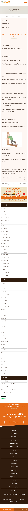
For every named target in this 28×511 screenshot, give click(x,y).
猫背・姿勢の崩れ (5, 217)
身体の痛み (4, 367)
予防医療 (3, 315)
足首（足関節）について (8, 184)
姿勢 (2, 332)
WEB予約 (21, 509)
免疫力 (3, 326)
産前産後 (3, 350)
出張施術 (3, 243)
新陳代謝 (3, 344)
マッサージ (4, 303)
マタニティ (4, 300)
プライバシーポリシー (6, 272)
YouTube (3, 286)
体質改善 (3, 320)
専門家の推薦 (4, 254)
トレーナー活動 (5, 294)
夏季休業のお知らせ (6, 392)
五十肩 (3, 211)
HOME (2, 16)
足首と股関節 (23, 184)
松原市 (3, 347)
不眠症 (3, 309)
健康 (2, 323)
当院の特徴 (4, 338)
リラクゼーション (5, 306)
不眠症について (5, 246)
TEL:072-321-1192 (7, 509)
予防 (13, 16)
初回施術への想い (5, 263)
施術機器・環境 (5, 240)
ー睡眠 (3, 283)
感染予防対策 (4, 341)
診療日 (3, 361)
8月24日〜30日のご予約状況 (8, 384)
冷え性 (3, 329)
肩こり (3, 223)
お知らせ (7, 16)
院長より (3, 370)
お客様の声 (4, 234)
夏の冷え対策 (4, 386)
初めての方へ (4, 228)
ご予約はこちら (15, 422)
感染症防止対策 (5, 257)
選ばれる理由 (4, 231)
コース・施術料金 (5, 237)
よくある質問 (4, 252)
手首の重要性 (4, 381)
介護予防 (3, 318)
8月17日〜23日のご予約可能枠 (8, 389)
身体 (2, 364)
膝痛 (2, 225)
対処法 (3, 335)
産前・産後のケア (5, 220)
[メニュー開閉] (25, 2)
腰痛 (2, 358)
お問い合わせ (4, 269)
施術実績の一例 (5, 266)
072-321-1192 (15, 413)
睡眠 (2, 352)
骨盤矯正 (3, 373)
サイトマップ (4, 275)
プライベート (4, 297)
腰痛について (4, 260)
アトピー (3, 289)
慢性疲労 (3, 214)
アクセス (3, 249)
